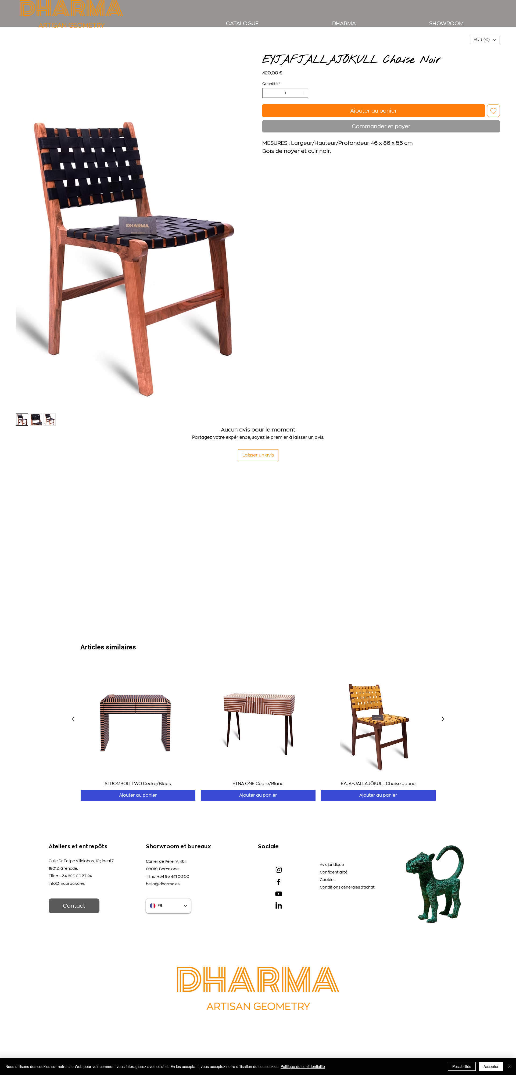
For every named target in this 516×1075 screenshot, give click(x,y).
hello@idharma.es (163, 884)
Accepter (491, 1066)
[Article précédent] (73, 719)
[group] (258, 731)
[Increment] (304, 93)
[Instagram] (279, 870)
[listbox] (485, 40)
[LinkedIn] (279, 906)
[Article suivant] (443, 719)
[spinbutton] (285, 93)
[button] (485, 40)
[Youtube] (279, 894)
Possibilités (461, 1066)
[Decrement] (266, 93)
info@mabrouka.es (67, 883)
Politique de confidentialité (303, 1066)
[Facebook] (279, 882)
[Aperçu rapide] (138, 719)
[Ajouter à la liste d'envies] (493, 110)
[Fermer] (509, 1066)
